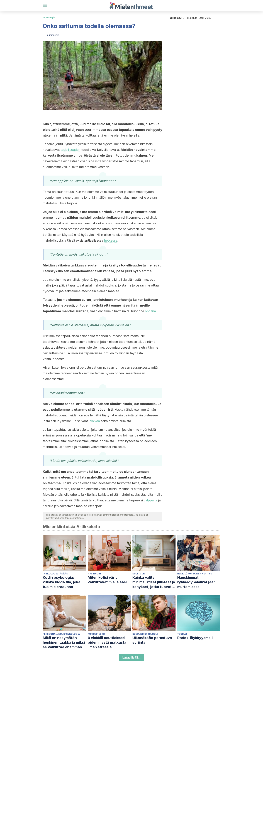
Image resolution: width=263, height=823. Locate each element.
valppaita (150, 500)
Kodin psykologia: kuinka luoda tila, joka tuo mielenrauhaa (61, 582)
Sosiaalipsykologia (145, 634)
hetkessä (110, 240)
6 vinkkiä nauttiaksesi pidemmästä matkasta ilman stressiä (107, 642)
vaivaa (95, 421)
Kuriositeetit (96, 634)
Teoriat (182, 634)
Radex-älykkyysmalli (195, 638)
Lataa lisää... (131, 657)
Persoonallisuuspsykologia (61, 634)
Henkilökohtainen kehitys (194, 573)
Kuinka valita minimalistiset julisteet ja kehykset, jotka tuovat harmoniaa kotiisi (153, 582)
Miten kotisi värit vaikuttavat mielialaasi (107, 579)
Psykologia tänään (55, 573)
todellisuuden (70, 150)
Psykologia (49, 17)
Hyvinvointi (95, 573)
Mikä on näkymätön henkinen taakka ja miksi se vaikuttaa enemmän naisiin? (64, 642)
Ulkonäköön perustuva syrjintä (152, 640)
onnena (150, 311)
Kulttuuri (138, 573)
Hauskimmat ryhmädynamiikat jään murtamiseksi (196, 582)
